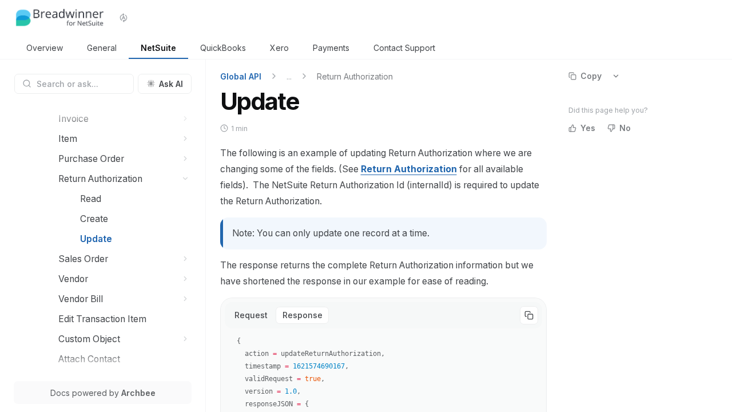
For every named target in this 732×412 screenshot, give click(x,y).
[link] (44, 48)
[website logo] (60, 17)
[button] (186, 119)
